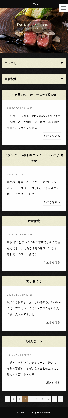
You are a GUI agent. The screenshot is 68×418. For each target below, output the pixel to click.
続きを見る (53, 136)
